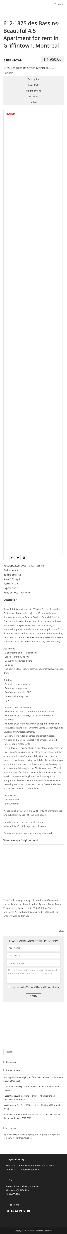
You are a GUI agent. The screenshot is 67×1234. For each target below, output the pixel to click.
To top (60, 930)
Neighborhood (33, 90)
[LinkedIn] (20, 1211)
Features (33, 96)
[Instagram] (16, 1211)
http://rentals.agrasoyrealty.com (29, 826)
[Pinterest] (24, 1211)
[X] (8, 1211)
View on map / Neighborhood (20, 840)
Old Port (33, 727)
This (5, 900)
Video (33, 102)
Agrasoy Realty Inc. (30, 1169)
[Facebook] (12, 1211)
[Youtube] (28, 1211)
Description (34, 79)
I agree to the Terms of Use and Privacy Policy (35, 987)
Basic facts (33, 84)
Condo (11, 900)
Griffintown (12, 60)
